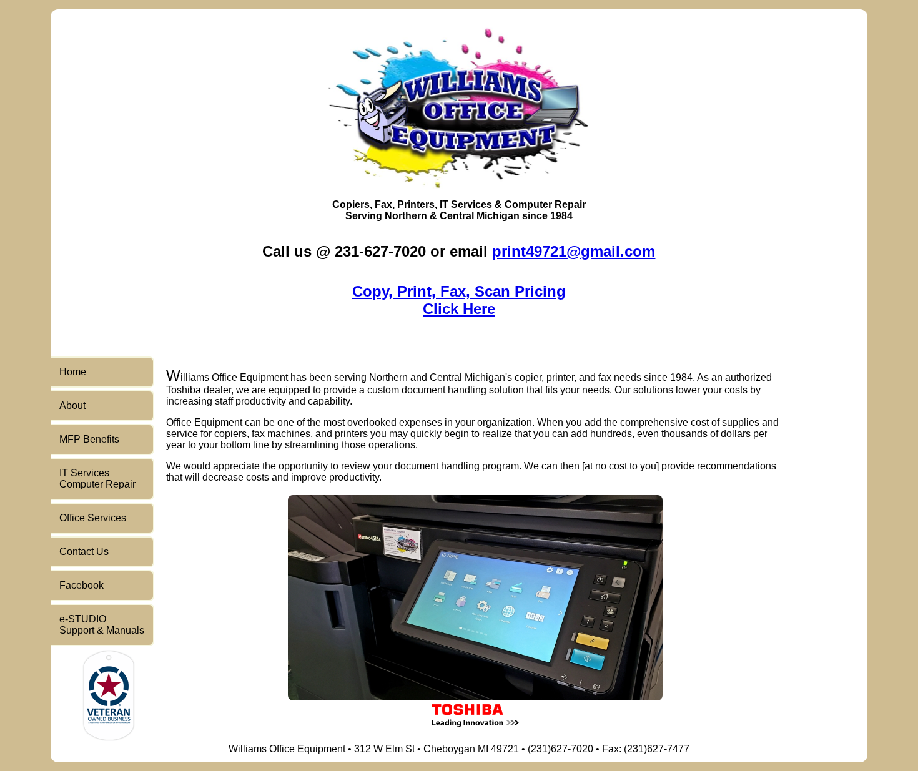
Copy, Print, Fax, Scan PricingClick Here (459, 300)
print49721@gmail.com (573, 251)
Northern (406, 215)
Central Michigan (480, 215)
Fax (383, 204)
